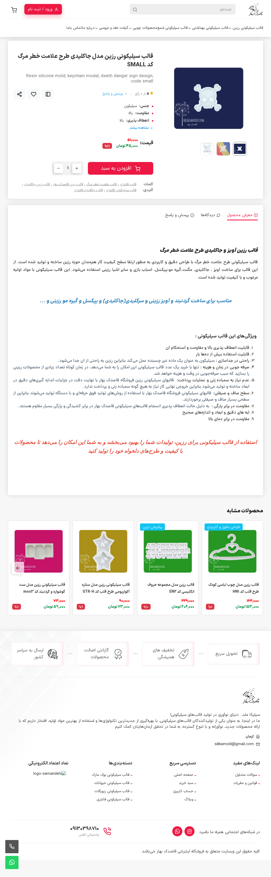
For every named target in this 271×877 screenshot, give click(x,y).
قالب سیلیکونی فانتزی (121, 190)
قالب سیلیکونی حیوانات (111, 783)
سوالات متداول (246, 775)
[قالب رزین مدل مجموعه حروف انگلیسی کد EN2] (168, 551)
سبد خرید (186, 783)
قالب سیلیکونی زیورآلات (111, 791)
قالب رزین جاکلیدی (37, 184)
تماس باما (74, 28)
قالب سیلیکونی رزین (248, 28)
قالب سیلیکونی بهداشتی (210, 28)
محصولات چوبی (145, 28)
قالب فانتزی (128, 184)
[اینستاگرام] (189, 831)
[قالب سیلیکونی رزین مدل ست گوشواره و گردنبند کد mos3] (38, 551)
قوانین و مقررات (245, 783)
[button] (179, 98)
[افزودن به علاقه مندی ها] (34, 94)
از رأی (142, 93)
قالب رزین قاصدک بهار (68, 184)
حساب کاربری (183, 791)
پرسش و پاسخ (114, 93)
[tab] (242, 215)
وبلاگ (188, 799)
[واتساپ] (177, 831)
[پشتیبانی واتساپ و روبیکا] (12, 862)
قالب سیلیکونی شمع (172, 28)
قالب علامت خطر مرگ (102, 184)
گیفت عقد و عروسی (113, 28)
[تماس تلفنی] (12, 846)
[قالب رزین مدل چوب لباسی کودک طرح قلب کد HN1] (232, 551)
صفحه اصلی (183, 775)
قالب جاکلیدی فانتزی (88, 190)
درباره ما (88, 28)
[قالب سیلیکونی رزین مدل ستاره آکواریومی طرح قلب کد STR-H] (103, 551)
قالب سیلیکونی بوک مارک (110, 775)
